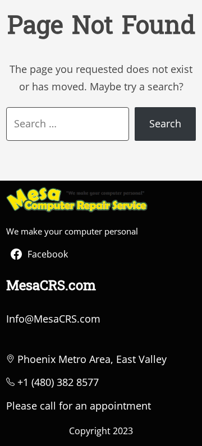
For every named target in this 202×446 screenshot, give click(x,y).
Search (165, 123)
